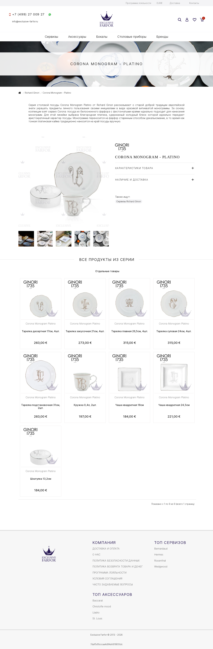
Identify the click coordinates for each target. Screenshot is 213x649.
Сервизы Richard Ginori (128, 201)
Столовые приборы (131, 37)
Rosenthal (160, 560)
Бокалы (101, 37)
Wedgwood (160, 566)
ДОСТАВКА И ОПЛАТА (106, 548)
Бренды (162, 37)
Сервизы (51, 37)
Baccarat (97, 600)
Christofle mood (101, 606)
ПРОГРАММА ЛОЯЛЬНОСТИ (109, 572)
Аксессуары (77, 37)
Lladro (95, 612)
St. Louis (97, 618)
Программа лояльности (138, 3)
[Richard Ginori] (122, 149)
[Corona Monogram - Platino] (63, 225)
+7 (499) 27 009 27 (28, 14)
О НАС (96, 554)
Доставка (175, 3)
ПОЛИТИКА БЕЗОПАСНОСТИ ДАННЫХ (116, 560)
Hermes (158, 554)
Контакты (194, 3)
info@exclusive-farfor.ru (25, 21)
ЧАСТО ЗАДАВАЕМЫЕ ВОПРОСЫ (112, 584)
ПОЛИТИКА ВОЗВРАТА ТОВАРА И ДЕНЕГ (117, 566)
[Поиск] (179, 20)
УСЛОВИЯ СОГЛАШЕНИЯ (107, 578)
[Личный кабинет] (187, 20)
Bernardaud (160, 548)
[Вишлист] (194, 20)
